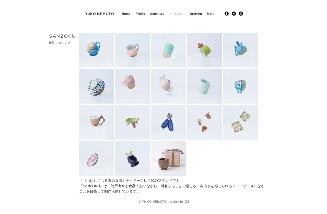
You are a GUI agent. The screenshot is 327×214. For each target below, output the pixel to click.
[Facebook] (227, 14)
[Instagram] (241, 14)
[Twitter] (234, 14)
